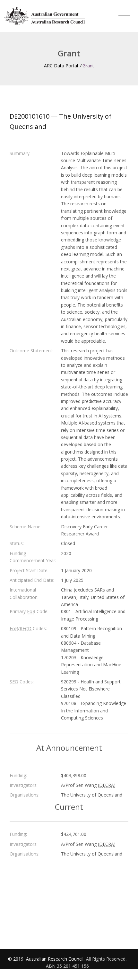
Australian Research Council (54, 959)
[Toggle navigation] (124, 12)
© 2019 (16, 959)
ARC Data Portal (61, 66)
